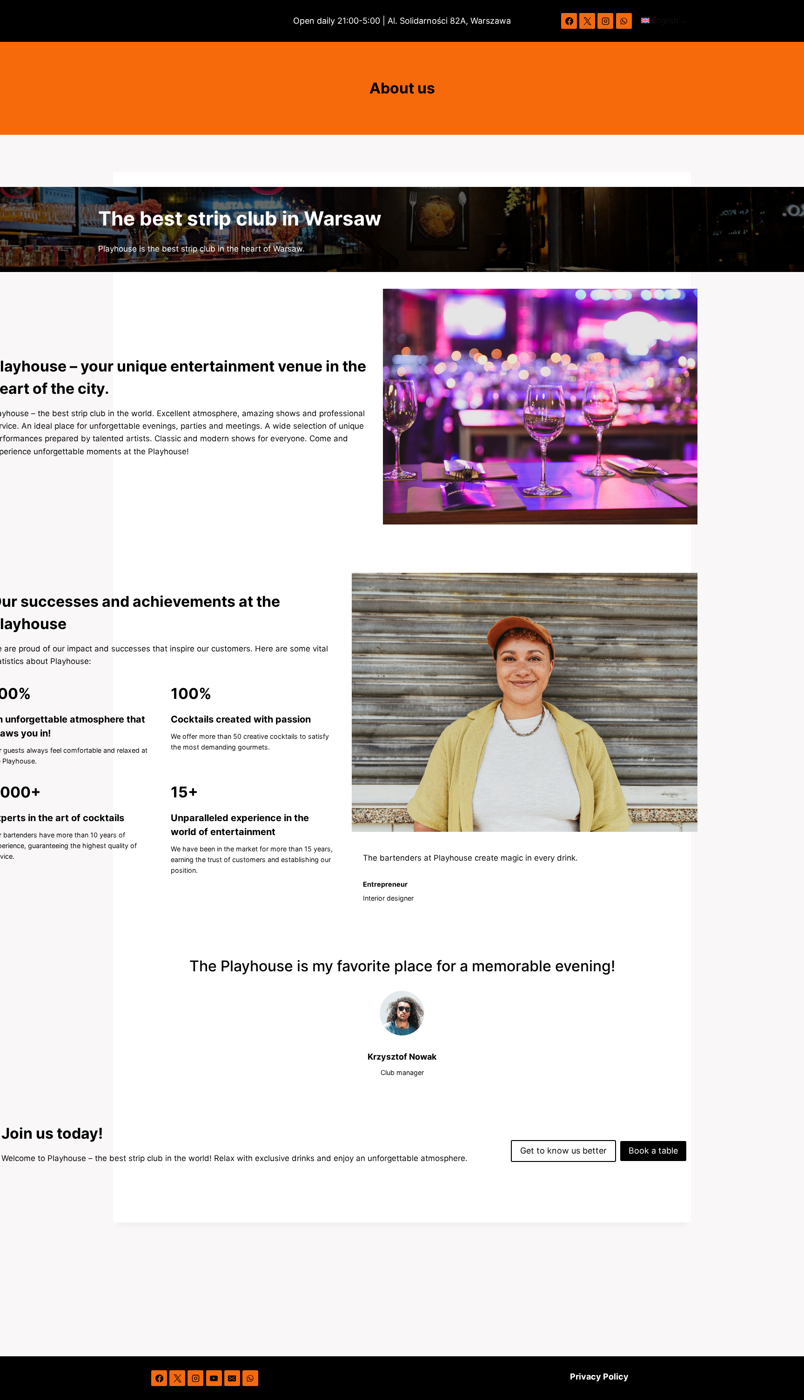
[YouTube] (214, 1378)
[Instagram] (605, 21)
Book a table (653, 1150)
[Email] (232, 1378)
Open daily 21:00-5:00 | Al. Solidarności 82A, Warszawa (402, 21)
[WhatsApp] (624, 21)
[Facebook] (569, 21)
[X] (587, 21)
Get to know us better (563, 1150)
